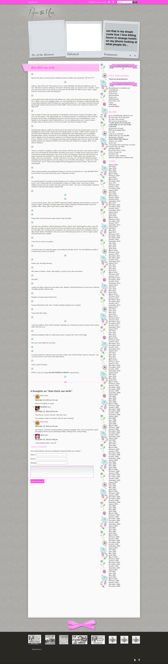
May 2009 (112, 400)
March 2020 (113, 195)
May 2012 (112, 334)
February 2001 (114, 580)
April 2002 (112, 555)
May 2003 (112, 531)
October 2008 (114, 413)
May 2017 (112, 230)
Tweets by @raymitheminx (118, 79)
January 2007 (114, 451)
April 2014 (112, 292)
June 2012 (112, 332)
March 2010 (113, 382)
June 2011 (112, 354)
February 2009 (114, 405)
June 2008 (112, 420)
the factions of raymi (116, 128)
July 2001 (112, 571)
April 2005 (112, 489)
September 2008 (114, 414)
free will (111, 132)
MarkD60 (43, 407)
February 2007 (114, 449)
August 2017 (113, 226)
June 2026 (112, 168)
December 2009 (114, 387)
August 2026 (113, 164)
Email (33, 459)
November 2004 (114, 498)
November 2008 (114, 411)
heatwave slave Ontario (117, 155)
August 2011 (113, 351)
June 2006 (112, 464)
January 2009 (114, 407)
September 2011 (114, 349)
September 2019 (114, 201)
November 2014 (114, 279)
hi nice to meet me (115, 152)
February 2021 (114, 184)
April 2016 (112, 248)
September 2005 (114, 480)
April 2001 (112, 577)
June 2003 (112, 529)
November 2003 (114, 520)
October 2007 (114, 434)
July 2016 (112, 243)
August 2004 (113, 504)
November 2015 (114, 257)
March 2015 (113, 272)
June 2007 (112, 442)
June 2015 (112, 267)
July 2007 (112, 440)
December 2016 (114, 236)
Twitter (109, 2)
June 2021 (112, 183)
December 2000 (114, 584)
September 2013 (114, 305)
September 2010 (114, 371)
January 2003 (114, 538)
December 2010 (114, 365)
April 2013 (112, 314)
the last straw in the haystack (119, 117)
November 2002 (114, 542)
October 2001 (114, 566)
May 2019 (112, 203)
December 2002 (114, 540)
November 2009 (114, 389)
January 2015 (114, 276)
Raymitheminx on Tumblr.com (119, 88)
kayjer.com (112, 97)
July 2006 (112, 462)
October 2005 (114, 478)
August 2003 (113, 526)
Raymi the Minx (42, 12)
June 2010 (112, 376)
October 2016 (114, 239)
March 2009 (113, 403)
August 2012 (113, 329)
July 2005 (112, 484)
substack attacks (114, 148)
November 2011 (114, 345)
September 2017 (114, 225)
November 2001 (114, 564)
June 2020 (112, 194)
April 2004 (112, 511)
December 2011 (114, 343)
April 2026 (112, 172)
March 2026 (113, 174)
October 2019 (114, 199)
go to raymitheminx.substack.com (121, 115)
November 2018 (114, 206)
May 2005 (112, 487)
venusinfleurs (113, 90)
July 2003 (112, 527)
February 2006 (114, 471)
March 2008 (113, 425)
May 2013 (112, 312)
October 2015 (114, 259)
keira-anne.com (114, 101)
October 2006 (114, 456)
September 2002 (114, 546)
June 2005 (112, 486)
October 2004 (114, 500)
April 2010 (112, 380)
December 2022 (114, 181)
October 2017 (114, 223)
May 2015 (112, 268)
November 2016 (114, 237)
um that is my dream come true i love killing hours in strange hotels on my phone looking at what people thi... (121, 38)
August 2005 (113, 482)
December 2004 (114, 496)
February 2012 (114, 340)
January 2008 (114, 429)
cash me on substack (116, 134)
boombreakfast (114, 106)
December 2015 (114, 256)
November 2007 (114, 433)
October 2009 (114, 391)
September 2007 (114, 436)
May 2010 (112, 378)
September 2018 (114, 210)
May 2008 (112, 422)
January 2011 (114, 363)
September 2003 (114, 524)
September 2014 (114, 283)
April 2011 (112, 358)
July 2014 (112, 287)
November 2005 (114, 476)
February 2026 (114, 175)
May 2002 (112, 553)
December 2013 (114, 299)
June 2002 (112, 551)
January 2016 (114, 254)
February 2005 (114, 493)
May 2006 (112, 465)
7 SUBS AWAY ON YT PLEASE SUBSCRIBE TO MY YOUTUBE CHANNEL (120, 124)
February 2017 (114, 234)
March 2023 (113, 179)
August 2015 (113, 263)
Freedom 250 (113, 154)
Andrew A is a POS (115, 141)
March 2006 (113, 469)
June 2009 (112, 398)
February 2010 (114, 383)
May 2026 (112, 170)
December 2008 (114, 409)
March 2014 (113, 294)
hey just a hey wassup (116, 119)
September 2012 (114, 327)
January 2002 (114, 560)
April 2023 (112, 177)
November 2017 (114, 221)
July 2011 (112, 352)
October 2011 (114, 347)
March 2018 (113, 217)
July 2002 (112, 549)
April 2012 (112, 336)
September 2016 (114, 241)
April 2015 (112, 270)
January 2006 (114, 473)
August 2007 (113, 438)
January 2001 (114, 582)
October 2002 (114, 544)
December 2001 (114, 562)
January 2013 (114, 319)
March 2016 (113, 250)
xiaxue (111, 102)
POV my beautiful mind (117, 130)
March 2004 (113, 513)
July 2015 (112, 265)
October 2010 (114, 369)
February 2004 (114, 515)
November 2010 (114, 367)
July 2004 (112, 506)
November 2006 (114, 454)
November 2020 (114, 188)
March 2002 (113, 557)
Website (33, 463)
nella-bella (112, 104)
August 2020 (113, 190)
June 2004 (112, 507)
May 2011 (112, 356)
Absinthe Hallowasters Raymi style (121, 157)
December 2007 (114, 431)
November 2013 (114, 301)
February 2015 (114, 274)
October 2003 (114, 522)
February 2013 (114, 318)
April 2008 (112, 423)
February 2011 (114, 361)
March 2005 (113, 491)
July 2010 (112, 374)
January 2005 (114, 495)
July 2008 (112, 418)
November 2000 (114, 586)
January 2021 (114, 186)
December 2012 (114, 321)
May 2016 (112, 247)
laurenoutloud (114, 95)
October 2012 (114, 325)
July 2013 (112, 309)
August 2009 (113, 394)
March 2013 (113, 316)
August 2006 (113, 460)
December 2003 (114, 518)
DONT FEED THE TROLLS (118, 139)
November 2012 (114, 323)
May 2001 (112, 575)
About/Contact (33, 2)
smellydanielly (114, 99)
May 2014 (112, 290)
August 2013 (113, 307)
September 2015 (114, 261)
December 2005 (114, 475)
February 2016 (114, 252)
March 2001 (113, 579)
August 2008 (113, 416)
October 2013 (114, 303)
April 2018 (112, 215)
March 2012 (113, 338)
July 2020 (112, 192)
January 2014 (114, 298)
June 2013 (112, 310)
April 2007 (112, 445)
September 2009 (114, 392)
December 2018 (114, 205)
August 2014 (113, 285)
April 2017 (112, 232)
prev (130, 55)
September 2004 (114, 502)
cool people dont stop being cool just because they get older (122, 145)
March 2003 (113, 535)
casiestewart (113, 93)
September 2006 (114, 458)
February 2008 (114, 427)
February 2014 (114, 296)
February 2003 (114, 537)
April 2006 (112, 467)
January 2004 (114, 517)
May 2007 (112, 444)
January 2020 (114, 197)
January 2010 (114, 385)
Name (33, 455)
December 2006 (114, 453)
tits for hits (112, 143)
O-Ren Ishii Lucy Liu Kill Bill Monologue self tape (119, 136)
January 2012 (114, 341)
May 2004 (112, 509)
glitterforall (113, 91)
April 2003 (112, 533)
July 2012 (112, 330)
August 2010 (113, 372)
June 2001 (112, 573)
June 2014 (112, 288)
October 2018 (114, 208)
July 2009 (112, 396)
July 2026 (112, 166)
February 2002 (114, 558)
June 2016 (112, 245)
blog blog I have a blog (117, 150)
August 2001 (113, 569)
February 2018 (114, 219)
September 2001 (114, 568)
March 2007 (113, 447)
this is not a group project (118, 121)
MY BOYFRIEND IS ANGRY (59, 372)
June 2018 (112, 214)
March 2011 (113, 360)
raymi (42, 435)
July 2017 (112, 228)
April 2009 (112, 402)
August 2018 (113, 212)
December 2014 (114, 278)
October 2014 (114, 281)
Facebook (113, 2)
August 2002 (113, 548)
